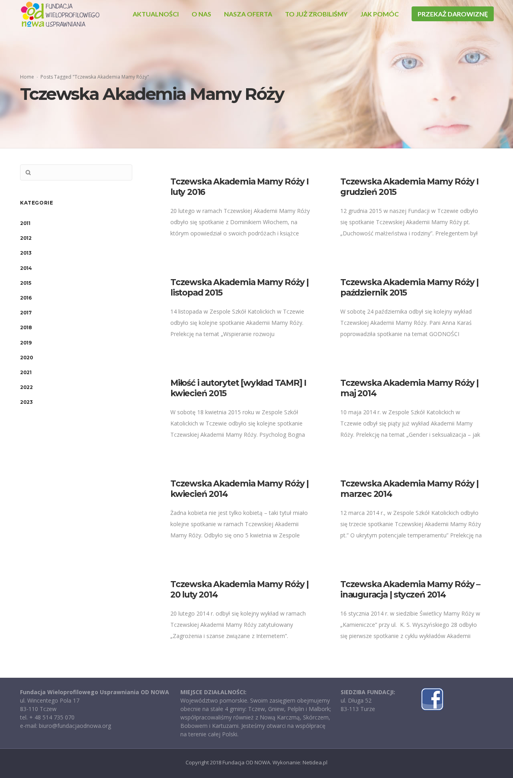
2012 (25, 238)
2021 (25, 372)
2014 (26, 268)
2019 (25, 343)
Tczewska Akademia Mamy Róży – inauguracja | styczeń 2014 (410, 589)
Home (27, 76)
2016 (25, 298)
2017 (25, 313)
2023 (26, 402)
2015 (25, 283)
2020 (26, 358)
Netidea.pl (315, 762)
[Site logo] (60, 14)
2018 (26, 327)
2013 (25, 253)
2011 (25, 223)
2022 (26, 387)
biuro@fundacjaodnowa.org (75, 725)
